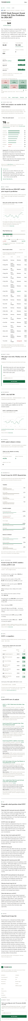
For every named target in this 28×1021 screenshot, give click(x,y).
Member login (18, 981)
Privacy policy (3, 991)
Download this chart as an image (7, 429)
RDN (3, 673)
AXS (3, 665)
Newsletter (3, 983)
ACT (3, 661)
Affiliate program (18, 985)
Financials (22, 97)
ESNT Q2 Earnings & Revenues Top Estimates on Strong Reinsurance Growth (14, 761)
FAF (3, 669)
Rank (9, 97)
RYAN (4, 676)
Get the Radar (14, 381)
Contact (16, 983)
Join (16, 979)
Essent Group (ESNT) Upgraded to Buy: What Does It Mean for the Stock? (13, 724)
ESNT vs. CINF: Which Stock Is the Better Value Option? (13, 705)
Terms (2, 993)
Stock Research (4, 977)
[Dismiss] (26, 1000)
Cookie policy (4, 997)
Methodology (3, 979)
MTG (3, 657)
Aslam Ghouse (10, 164)
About (16, 977)
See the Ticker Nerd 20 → (8, 179)
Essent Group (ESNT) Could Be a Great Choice (13, 740)
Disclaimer (3, 995)
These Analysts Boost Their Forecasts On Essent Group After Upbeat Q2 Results (13, 780)
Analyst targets (15, 97)
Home (3, 7)
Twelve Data (12, 225)
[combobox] (14, 684)
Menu (25, 2)
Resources (3, 981)
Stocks (8, 7)
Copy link (25, 575)
